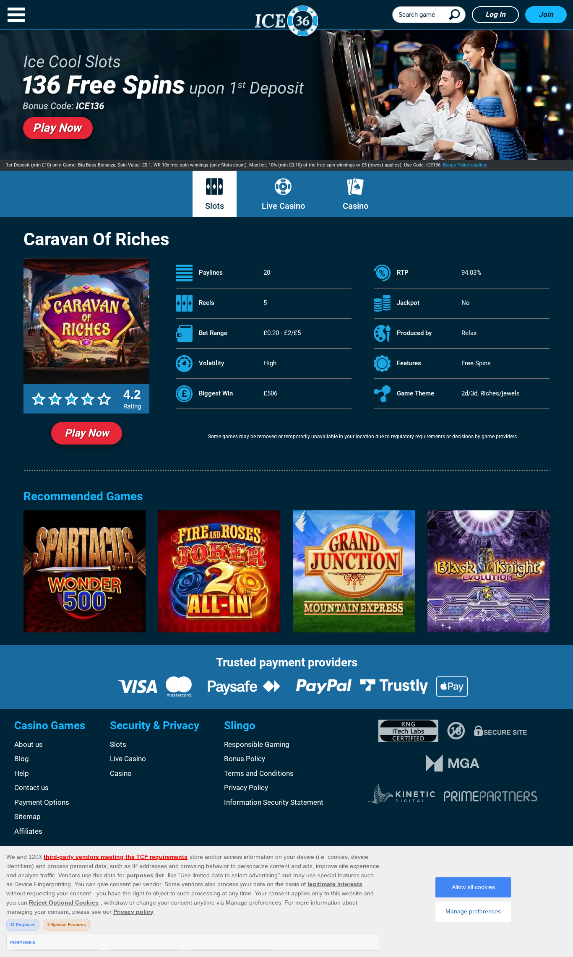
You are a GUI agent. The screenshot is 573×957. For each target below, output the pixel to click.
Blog (21, 758)
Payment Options (41, 802)
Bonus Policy (244, 758)
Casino (355, 206)
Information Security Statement (273, 802)
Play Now (87, 433)
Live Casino (283, 206)
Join (546, 14)
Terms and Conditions (259, 773)
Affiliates (28, 831)
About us (28, 744)
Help (21, 773)
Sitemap (27, 816)
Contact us (31, 787)
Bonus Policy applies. (465, 165)
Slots (214, 206)
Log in (495, 14)
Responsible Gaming (256, 744)
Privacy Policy (246, 787)
